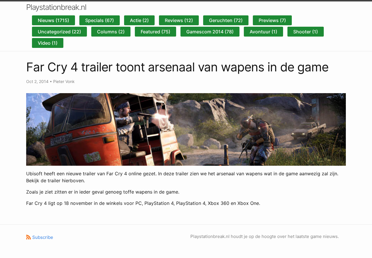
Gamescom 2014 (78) (210, 32)
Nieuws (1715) (53, 20)
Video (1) (48, 43)
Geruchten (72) (226, 20)
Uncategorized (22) (59, 32)
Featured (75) (155, 32)
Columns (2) (111, 32)
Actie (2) (139, 20)
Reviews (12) (179, 20)
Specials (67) (99, 20)
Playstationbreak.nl (56, 7)
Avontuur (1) (263, 32)
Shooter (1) (305, 32)
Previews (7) (272, 20)
